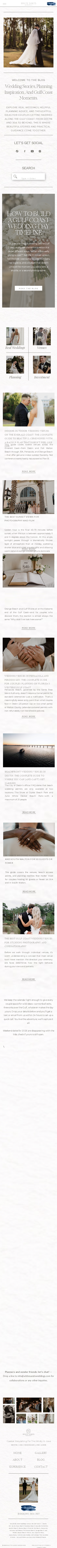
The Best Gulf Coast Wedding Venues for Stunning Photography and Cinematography (28, 942)
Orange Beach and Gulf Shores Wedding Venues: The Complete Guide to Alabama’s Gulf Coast (25, 597)
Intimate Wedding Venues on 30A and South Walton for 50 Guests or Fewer (28, 859)
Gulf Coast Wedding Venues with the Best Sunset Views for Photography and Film (27, 516)
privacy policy (38, 1545)
